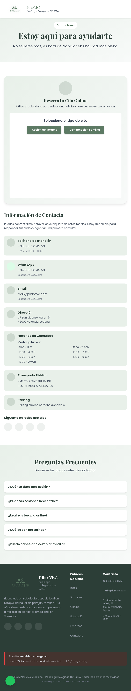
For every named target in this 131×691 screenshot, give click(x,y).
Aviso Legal (48, 681)
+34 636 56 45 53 (31, 246)
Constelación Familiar (85, 130)
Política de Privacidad (67, 681)
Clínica (74, 607)
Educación (77, 616)
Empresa (76, 626)
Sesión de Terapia (44, 130)
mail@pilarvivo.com (33, 294)
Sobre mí (76, 597)
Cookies (85, 681)
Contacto (76, 636)
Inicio (73, 588)
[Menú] (123, 9)
